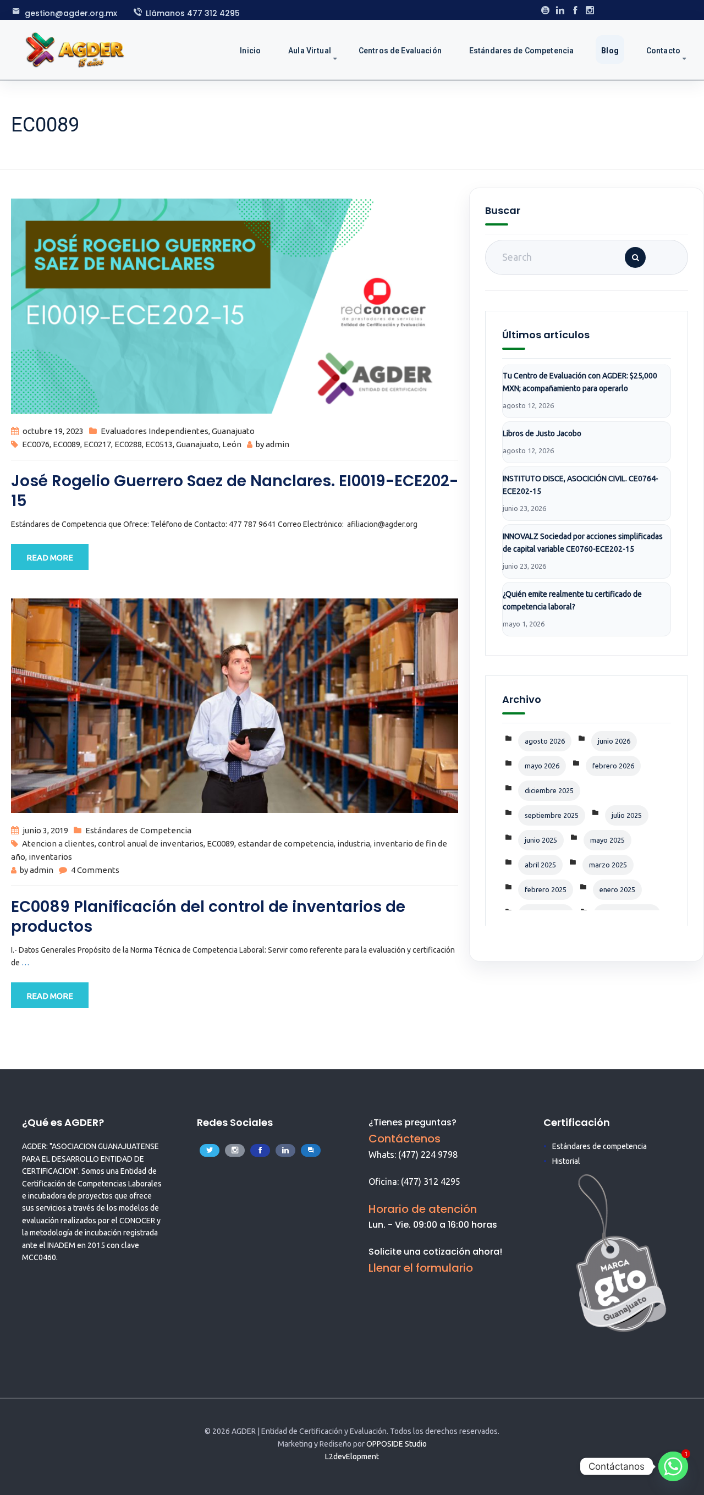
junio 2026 (614, 741)
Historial (566, 1161)
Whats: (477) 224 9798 (413, 1154)
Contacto (663, 50)
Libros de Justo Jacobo (542, 433)
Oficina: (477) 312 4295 (414, 1181)
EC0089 (66, 444)
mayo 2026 (542, 766)
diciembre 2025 (549, 790)
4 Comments (95, 870)
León (231, 444)
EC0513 (159, 444)
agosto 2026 (545, 741)
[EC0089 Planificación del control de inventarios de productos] (234, 705)
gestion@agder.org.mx (71, 13)
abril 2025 (540, 865)
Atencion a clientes (58, 843)
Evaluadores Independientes (154, 431)
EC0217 (97, 444)
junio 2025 (541, 840)
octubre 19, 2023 (53, 431)
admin (277, 444)
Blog (610, 50)
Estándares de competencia (599, 1146)
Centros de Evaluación (400, 50)
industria (353, 843)
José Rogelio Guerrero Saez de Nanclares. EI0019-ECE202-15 (234, 491)
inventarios (50, 856)
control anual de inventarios (151, 843)
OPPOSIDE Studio (396, 1443)
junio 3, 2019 (45, 830)
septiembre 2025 (552, 815)
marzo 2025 (608, 865)
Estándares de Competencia (521, 50)
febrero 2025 (545, 889)
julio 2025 (627, 815)
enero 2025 (617, 889)
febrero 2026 (613, 766)
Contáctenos (405, 1138)
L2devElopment (352, 1456)
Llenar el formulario (421, 1268)
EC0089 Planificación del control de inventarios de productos (208, 916)
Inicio (250, 50)
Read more (49, 557)
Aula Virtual (309, 50)
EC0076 (36, 444)
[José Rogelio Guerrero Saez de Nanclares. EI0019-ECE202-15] (234, 305)
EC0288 (128, 444)
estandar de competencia (286, 843)
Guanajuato (233, 431)
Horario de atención (423, 1209)
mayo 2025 (607, 840)
